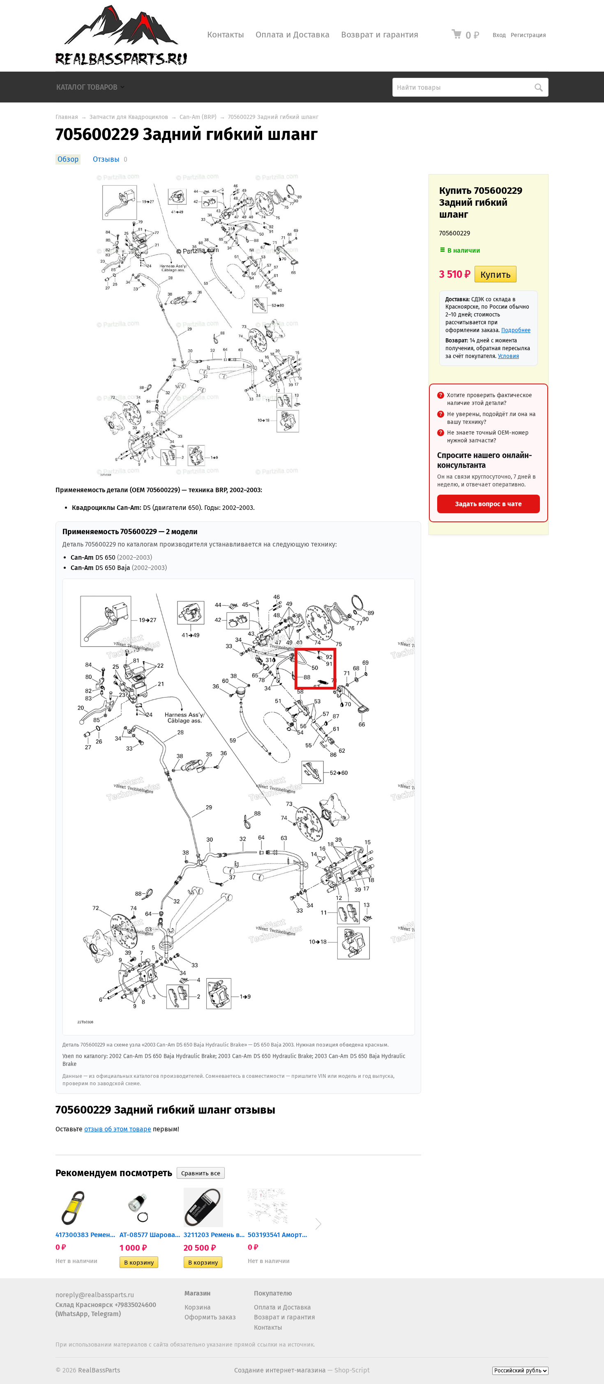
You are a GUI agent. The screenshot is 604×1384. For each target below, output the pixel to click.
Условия (508, 356)
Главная (66, 117)
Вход (499, 35)
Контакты (225, 35)
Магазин (197, 1293)
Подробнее (515, 330)
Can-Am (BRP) (198, 117)
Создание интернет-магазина (280, 1370)
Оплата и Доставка (293, 35)
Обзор (68, 159)
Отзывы (106, 159)
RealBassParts (99, 1370)
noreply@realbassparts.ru (94, 1295)
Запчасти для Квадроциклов (129, 117)
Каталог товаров (87, 87)
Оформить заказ (210, 1317)
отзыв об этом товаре (117, 1129)
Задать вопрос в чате (488, 504)
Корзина (197, 1307)
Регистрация (528, 35)
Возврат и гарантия (379, 35)
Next (318, 1224)
